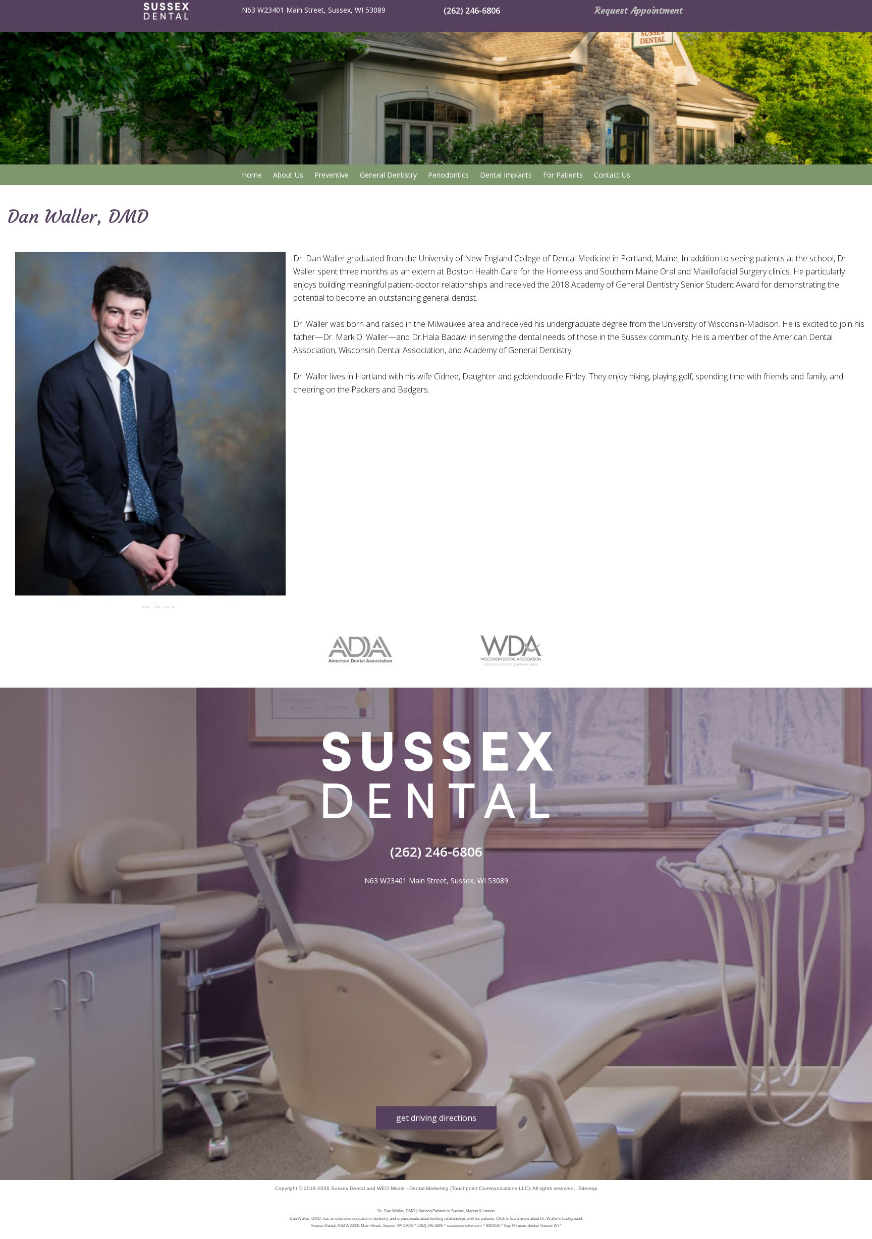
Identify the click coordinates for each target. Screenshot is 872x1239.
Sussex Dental (348, 1188)
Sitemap (587, 1188)
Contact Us (612, 175)
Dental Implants (506, 175)
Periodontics (448, 175)
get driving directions (436, 1117)
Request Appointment (639, 10)
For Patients (563, 175)
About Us (288, 175)
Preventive (331, 175)
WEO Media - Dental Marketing (413, 1188)
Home (252, 175)
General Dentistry (388, 175)
